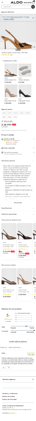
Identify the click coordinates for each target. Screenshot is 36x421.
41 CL (15, 117)
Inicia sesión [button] (27, 2)
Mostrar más (18, 203)
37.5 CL (16, 113)
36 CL (4, 113)
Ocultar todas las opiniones (18, 341)
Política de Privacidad (9, 399)
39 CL (4, 117)
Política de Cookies (8, 396)
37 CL (9, 113)
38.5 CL (28, 113)
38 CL (21, 113)
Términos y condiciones (10, 393)
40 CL (9, 117)
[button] (18, 7)
